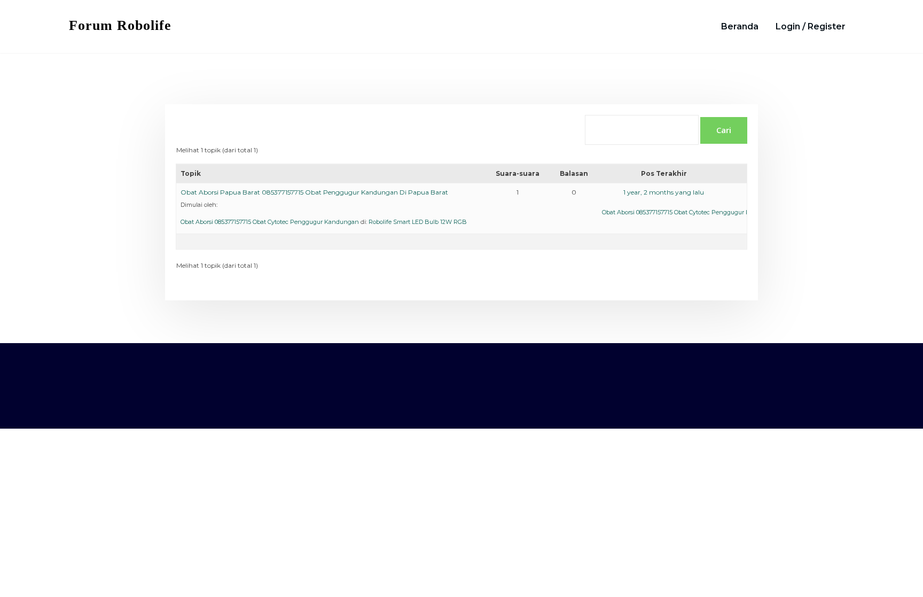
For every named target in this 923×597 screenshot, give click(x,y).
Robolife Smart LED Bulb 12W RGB (418, 222)
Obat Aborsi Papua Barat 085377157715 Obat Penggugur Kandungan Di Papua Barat (314, 192)
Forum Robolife (120, 25)
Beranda (739, 26)
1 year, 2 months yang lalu (663, 192)
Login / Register (811, 26)
